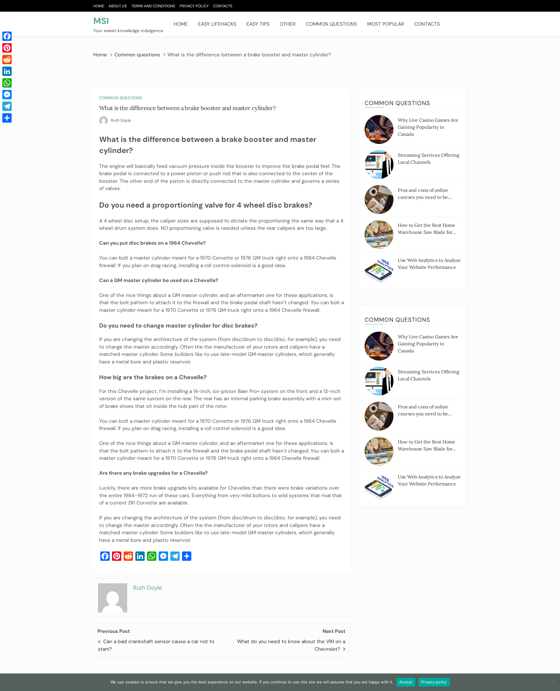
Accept (406, 682)
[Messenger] (7, 94)
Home (98, 6)
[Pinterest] (7, 48)
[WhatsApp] (7, 83)
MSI (101, 21)
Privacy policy (434, 682)
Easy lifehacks (217, 24)
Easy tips (258, 24)
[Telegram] (7, 106)
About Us (117, 6)
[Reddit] (7, 59)
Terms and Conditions (153, 6)
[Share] (7, 118)
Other (287, 24)
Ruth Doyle (121, 120)
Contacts (222, 6)
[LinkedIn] (7, 71)
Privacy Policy (194, 6)
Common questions (331, 24)
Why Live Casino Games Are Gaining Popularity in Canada (428, 127)
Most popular (385, 24)
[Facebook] (7, 36)
